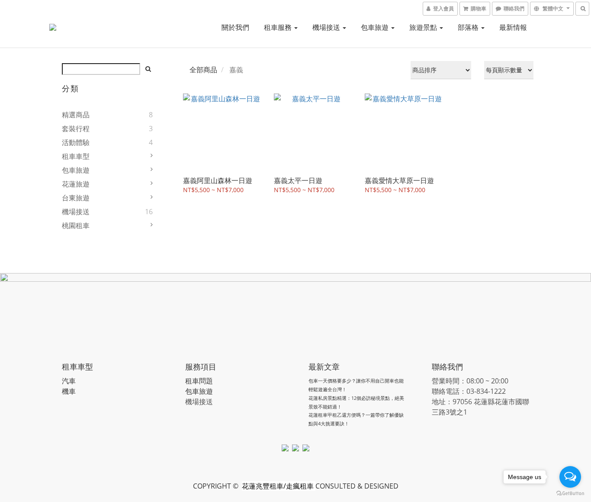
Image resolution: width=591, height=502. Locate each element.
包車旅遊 (375, 27)
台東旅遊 (76, 198)
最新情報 (513, 27)
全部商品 (203, 69)
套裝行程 (76, 128)
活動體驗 (76, 142)
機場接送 (327, 27)
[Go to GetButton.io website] (570, 493)
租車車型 (76, 156)
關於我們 (235, 27)
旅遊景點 (424, 27)
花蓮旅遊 (76, 184)
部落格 (469, 27)
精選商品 (76, 114)
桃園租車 (76, 225)
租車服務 (278, 27)
